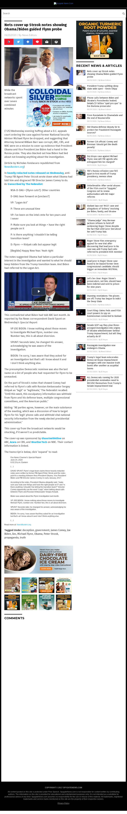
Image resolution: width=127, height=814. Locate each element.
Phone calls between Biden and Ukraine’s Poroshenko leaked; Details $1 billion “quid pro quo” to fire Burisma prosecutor (104, 102)
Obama (38, 533)
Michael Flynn (25, 533)
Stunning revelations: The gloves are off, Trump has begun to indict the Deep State (104, 299)
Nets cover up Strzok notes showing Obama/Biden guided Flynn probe (105, 74)
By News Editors (105, 80)
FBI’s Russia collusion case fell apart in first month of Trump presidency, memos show (102, 174)
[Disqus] (38, 661)
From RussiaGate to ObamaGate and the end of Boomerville (105, 116)
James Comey (58, 530)
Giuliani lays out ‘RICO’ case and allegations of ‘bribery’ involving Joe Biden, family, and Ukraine (103, 209)
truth (23, 537)
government (42, 530)
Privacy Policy (63, 803)
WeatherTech (39, 442)
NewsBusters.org (14, 166)
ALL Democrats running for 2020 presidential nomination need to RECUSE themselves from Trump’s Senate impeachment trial (104, 381)
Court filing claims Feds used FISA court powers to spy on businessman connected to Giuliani (104, 313)
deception (28, 530)
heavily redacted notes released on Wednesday (35, 172)
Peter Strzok (51, 533)
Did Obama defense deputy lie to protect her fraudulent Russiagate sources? (104, 130)
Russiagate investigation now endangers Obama (101, 346)
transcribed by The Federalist (25, 184)
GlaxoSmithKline (51, 438)
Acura (13, 442)
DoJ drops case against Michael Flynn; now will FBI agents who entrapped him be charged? (102, 159)
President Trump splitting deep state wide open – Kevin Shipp (102, 87)
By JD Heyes (102, 165)
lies (14, 533)
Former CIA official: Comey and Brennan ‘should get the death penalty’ (102, 144)
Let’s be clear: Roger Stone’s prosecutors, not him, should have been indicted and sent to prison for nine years (104, 282)
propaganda (11, 537)
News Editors (29, 35)
